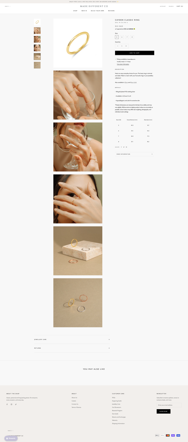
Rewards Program (117, 410)
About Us (74, 397)
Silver (126, 82)
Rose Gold (133, 82)
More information (123, 154)
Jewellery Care (40, 339)
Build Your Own (97, 11)
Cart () (180, 6)
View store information (123, 64)
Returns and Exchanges (119, 417)
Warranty (114, 420)
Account (163, 6)
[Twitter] (123, 147)
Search (171, 6)
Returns (37, 348)
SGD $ (7, 6)
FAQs (113, 397)
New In (84, 11)
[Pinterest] (126, 147)
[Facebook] (121, 147)
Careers (74, 401)
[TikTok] (16, 404)
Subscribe (164, 411)
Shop (75, 11)
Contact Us (75, 404)
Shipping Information (118, 423)
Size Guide (115, 414)
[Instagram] (11, 404)
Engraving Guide (117, 401)
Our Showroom (116, 407)
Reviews (111, 11)
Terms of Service (76, 407)
